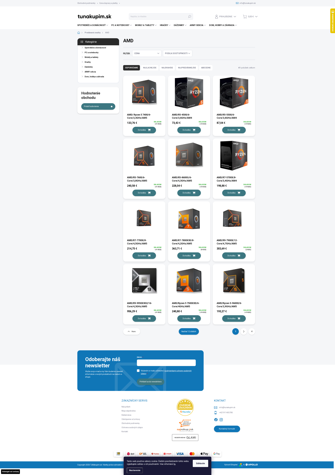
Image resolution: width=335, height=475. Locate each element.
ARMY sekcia (90, 72)
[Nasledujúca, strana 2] (243, 331)
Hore (134, 331)
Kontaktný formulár (227, 429)
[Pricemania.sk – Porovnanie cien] (185, 425)
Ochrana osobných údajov (132, 427)
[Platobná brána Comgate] (167, 454)
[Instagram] (221, 419)
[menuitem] (93, 25)
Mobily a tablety (91, 57)
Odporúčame (131, 68)
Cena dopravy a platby (108, 3)
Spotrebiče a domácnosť (95, 48)
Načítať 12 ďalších (189, 331)
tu (174, 464)
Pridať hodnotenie (91, 106)
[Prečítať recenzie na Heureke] (185, 407)
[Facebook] (216, 419)
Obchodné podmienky (86, 3)
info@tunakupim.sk (227, 407)
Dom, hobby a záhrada (94, 77)
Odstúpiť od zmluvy (10, 472)
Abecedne (206, 68)
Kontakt (125, 431)
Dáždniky (89, 67)
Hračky (88, 62)
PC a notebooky (91, 52)
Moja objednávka (129, 411)
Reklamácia (126, 415)
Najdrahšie (167, 68)
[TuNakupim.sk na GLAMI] (185, 437)
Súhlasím (200, 463)
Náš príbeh (126, 407)
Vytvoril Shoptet (231, 465)
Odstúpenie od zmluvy (131, 419)
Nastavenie (134, 470)
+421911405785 (226, 412)
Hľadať (189, 16)
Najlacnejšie (149, 68)
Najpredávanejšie (187, 68)
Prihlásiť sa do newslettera (150, 382)
